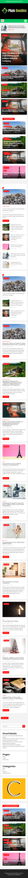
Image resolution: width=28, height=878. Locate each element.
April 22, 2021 (14, 258)
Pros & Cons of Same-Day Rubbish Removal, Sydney (13, 77)
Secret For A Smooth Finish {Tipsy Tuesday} (13, 698)
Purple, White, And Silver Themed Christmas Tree (13, 658)
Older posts (4, 718)
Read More (5, 220)
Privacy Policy (6, 759)
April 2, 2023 (5, 63)
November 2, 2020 (11, 661)
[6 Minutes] (14, 204)
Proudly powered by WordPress (12, 873)
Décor (5, 170)
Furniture (4, 501)
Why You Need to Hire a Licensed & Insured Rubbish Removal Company (13, 110)
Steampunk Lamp (10, 621)
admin (4, 212)
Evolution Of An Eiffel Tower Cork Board (16, 245)
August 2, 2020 (11, 700)
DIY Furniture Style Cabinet (11, 582)
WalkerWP (18, 874)
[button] (4, 28)
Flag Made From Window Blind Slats (16, 26)
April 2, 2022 (6, 176)
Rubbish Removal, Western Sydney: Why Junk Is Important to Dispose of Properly (13, 93)
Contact (4, 758)
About (4, 756)
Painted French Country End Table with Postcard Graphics (17, 255)
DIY (6, 540)
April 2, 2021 (11, 29)
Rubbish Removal (5, 74)
